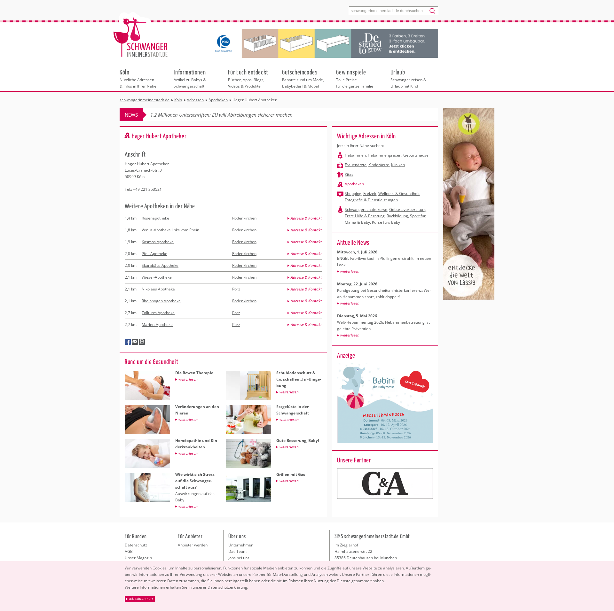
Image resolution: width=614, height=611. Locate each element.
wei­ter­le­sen (349, 271)
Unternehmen (240, 545)
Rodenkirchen (244, 218)
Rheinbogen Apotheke (161, 301)
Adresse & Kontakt (306, 218)
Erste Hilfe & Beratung (365, 216)
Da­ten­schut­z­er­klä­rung (227, 587)
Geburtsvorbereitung (408, 209)
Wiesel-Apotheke (157, 277)
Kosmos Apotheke (158, 241)
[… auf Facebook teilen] (128, 342)
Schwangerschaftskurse (366, 209)
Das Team (237, 551)
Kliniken (398, 164)
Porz (236, 289)
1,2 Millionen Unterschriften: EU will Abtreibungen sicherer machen (221, 115)
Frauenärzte (355, 164)
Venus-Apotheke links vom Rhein (170, 230)
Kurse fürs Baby (386, 222)
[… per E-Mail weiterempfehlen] (135, 342)
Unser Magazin (138, 558)
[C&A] (385, 483)
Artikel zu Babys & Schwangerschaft (190, 78)
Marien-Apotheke (157, 324)
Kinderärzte (378, 164)
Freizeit (369, 193)
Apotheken (354, 184)
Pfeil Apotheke (154, 253)
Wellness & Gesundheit (399, 193)
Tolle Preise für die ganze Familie (354, 78)
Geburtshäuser (416, 155)
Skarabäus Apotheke (160, 265)
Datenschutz (136, 545)
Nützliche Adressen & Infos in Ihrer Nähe (138, 78)
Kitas (349, 174)
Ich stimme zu (141, 599)
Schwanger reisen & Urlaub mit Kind (408, 78)
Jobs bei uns (238, 558)
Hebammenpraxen (384, 155)
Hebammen (355, 155)
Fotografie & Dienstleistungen (371, 200)
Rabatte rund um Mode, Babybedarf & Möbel (303, 78)
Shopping (353, 193)
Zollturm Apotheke (158, 312)
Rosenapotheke (155, 218)
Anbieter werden (193, 545)
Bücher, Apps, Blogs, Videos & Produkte (248, 78)
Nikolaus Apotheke (158, 289)
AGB (129, 551)
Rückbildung (397, 216)
